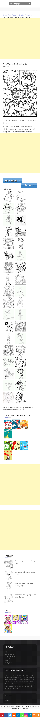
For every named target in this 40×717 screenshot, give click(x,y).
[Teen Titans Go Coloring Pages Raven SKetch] (9, 397)
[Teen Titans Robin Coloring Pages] (9, 220)
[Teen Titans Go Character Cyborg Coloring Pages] (9, 374)
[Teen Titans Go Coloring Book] (9, 315)
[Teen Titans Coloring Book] (20, 397)
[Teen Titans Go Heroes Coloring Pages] (20, 279)
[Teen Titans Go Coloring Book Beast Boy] (9, 279)
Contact (7, 700)
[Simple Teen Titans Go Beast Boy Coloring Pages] (20, 374)
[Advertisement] (20, 38)
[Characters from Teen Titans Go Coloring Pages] (20, 232)
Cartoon (5, 409)
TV (19, 409)
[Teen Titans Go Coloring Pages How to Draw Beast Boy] (20, 303)
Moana (7, 661)
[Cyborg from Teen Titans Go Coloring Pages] (20, 350)
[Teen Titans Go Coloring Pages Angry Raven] (20, 220)
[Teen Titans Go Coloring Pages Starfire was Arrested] (9, 291)
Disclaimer (8, 696)
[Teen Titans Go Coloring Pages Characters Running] (20, 208)
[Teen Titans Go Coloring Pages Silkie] (20, 196)
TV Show (23, 409)
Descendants (9, 654)
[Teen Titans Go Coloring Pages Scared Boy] (9, 386)
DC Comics (10, 409)
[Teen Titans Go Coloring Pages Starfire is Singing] (9, 350)
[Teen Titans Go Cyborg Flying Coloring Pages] (9, 362)
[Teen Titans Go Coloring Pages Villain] (9, 338)
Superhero (15, 409)
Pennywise (8, 663)
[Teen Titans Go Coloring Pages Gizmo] (20, 244)
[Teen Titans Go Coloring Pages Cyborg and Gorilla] (9, 208)
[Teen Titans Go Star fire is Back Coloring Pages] (9, 196)
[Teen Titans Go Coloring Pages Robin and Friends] (9, 303)
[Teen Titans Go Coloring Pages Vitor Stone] (20, 326)
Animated (30, 407)
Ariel (6, 652)
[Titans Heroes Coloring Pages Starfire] (20, 338)
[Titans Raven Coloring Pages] (20, 315)
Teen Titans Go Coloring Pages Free (20, 15)
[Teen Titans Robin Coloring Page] (9, 326)
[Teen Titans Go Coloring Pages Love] (20, 386)
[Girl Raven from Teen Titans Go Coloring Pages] (20, 255)
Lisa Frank (8, 658)
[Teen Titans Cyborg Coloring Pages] (20, 267)
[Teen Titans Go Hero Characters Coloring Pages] (9, 244)
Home (5, 15)
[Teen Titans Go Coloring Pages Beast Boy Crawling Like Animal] (9, 255)
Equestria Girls (10, 656)
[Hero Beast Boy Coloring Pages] (20, 291)
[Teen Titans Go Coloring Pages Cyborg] (9, 267)
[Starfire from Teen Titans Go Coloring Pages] (9, 232)
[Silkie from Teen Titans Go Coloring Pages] (20, 362)
